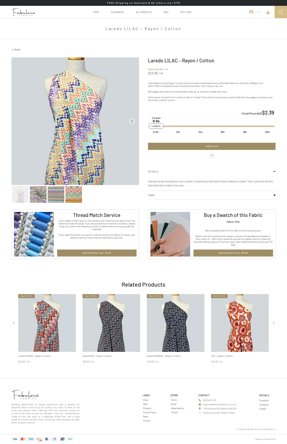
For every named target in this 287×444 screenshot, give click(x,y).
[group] (143, 328)
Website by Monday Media (265, 439)
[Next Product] (274, 323)
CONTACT (204, 395)
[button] (144, 12)
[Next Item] (132, 121)
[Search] (281, 12)
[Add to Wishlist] (212, 156)
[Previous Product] (13, 323)
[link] (268, 12)
